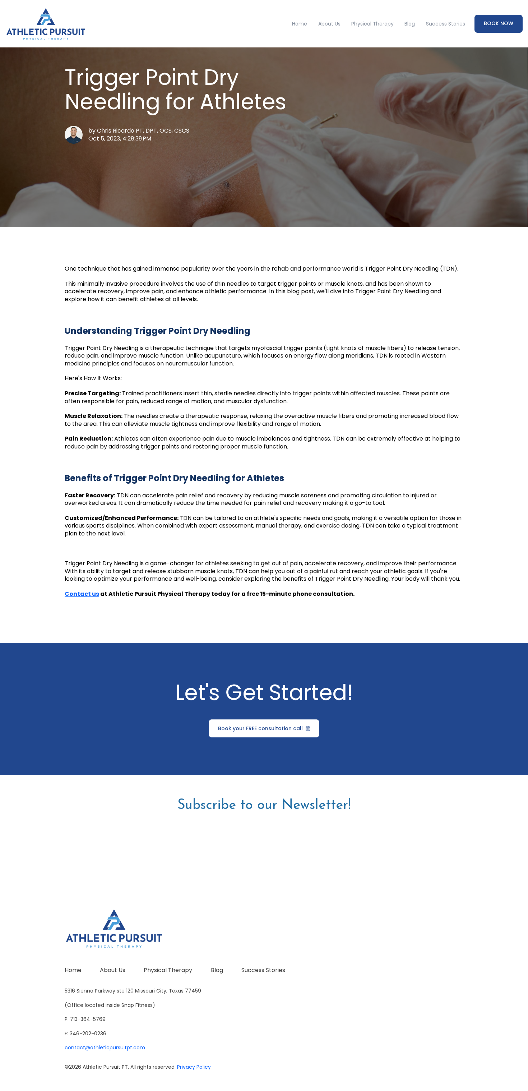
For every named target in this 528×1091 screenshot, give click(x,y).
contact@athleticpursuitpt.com (105, 1047)
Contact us (82, 594)
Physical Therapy (372, 23)
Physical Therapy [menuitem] (168, 970)
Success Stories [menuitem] (263, 970)
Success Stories (445, 23)
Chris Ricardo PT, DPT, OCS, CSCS (143, 130)
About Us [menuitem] (112, 970)
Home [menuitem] (73, 970)
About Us (329, 23)
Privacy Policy (194, 1067)
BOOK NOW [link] (498, 23)
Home (299, 23)
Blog (409, 23)
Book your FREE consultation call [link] (260, 728)
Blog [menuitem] (217, 970)
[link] (45, 23)
